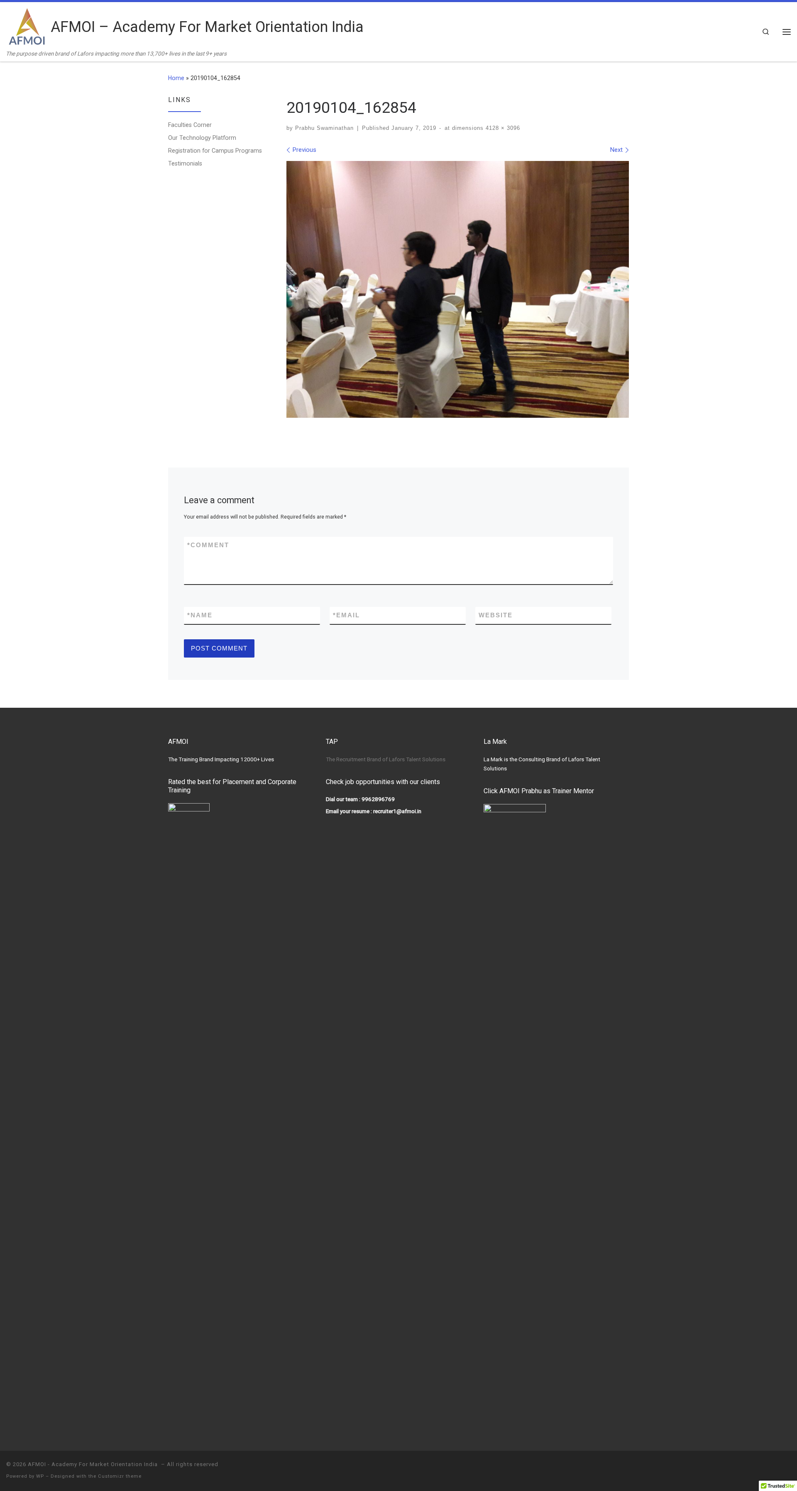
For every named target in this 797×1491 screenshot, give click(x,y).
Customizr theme (120, 1476)
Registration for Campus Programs (215, 150)
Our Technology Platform (202, 137)
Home (176, 78)
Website (496, 615)
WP (40, 1476)
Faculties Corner (190, 125)
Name (200, 615)
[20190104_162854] (457, 289)
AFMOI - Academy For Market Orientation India (93, 1464)
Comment (208, 544)
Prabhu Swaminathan (324, 128)
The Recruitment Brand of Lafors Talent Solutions (385, 759)
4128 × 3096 (502, 128)
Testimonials (185, 163)
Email (346, 615)
